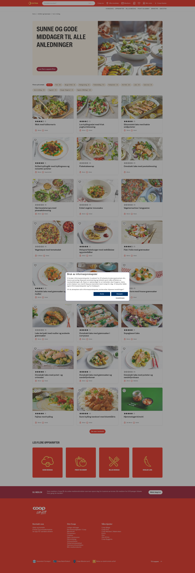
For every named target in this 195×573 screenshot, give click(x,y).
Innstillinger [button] (120, 298)
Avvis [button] (102, 294)
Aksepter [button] (119, 294)
